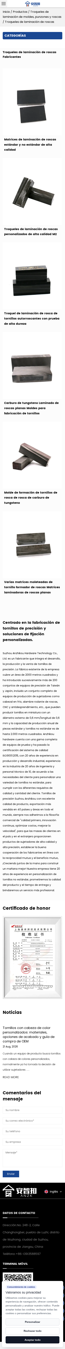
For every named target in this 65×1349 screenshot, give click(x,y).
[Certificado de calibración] (32, 957)
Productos (20, 12)
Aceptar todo (33, 1339)
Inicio (6, 12)
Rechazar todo (33, 1330)
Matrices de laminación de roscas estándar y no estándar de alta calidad (30, 144)
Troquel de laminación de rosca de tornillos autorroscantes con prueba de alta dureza (31, 318)
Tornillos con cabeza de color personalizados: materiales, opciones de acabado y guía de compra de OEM (29, 1035)
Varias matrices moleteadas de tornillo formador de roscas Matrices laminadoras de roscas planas (32, 587)
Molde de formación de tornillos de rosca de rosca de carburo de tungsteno (30, 497)
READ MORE (11, 1077)
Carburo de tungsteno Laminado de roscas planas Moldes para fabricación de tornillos (31, 408)
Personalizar (32, 1321)
